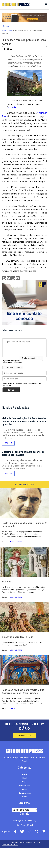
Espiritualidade (16, 541)
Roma (12, 708)
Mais (7, 443)
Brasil (24, 778)
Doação (24, 782)
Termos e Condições (10, 845)
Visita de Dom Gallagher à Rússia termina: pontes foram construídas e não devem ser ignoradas (24, 421)
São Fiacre (7, 581)
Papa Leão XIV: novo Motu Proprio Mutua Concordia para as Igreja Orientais (23, 691)
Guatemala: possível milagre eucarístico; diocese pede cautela (23, 453)
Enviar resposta (29, 358)
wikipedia (12, 107)
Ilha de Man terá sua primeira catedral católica (24, 42)
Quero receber (24, 735)
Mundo (5, 26)
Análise (24, 774)
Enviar (11, 390)
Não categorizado (24, 793)
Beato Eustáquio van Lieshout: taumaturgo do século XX (24, 525)
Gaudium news (7, 31)
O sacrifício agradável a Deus (17, 637)
